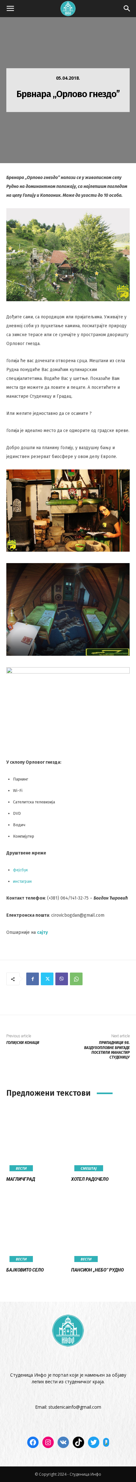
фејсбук (20, 869)
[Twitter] (47, 979)
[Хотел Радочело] (100, 1139)
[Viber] (61, 979)
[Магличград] (35, 1139)
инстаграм (22, 881)
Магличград (20, 1179)
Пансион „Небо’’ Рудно (97, 1270)
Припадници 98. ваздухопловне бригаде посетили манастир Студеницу (107, 1050)
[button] (10, 8)
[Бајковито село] (35, 1230)
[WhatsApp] (76, 979)
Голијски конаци (22, 1042)
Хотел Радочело (89, 1179)
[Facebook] (32, 979)
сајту (42, 932)
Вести (21, 1168)
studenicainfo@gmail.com (74, 1407)
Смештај (89, 1168)
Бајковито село (25, 1270)
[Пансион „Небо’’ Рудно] (100, 1230)
